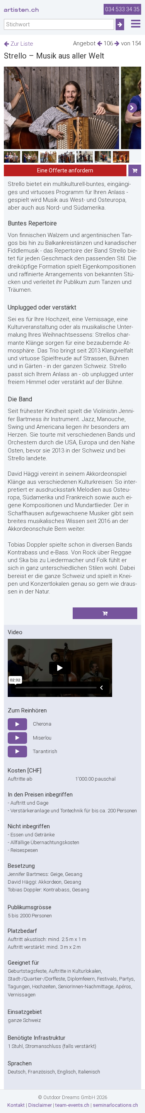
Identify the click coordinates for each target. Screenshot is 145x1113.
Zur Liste (21, 43)
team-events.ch (72, 1105)
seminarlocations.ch (115, 1105)
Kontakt (16, 1105)
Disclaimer (40, 1105)
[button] (132, 108)
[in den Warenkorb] (134, 170)
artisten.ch (21, 9)
